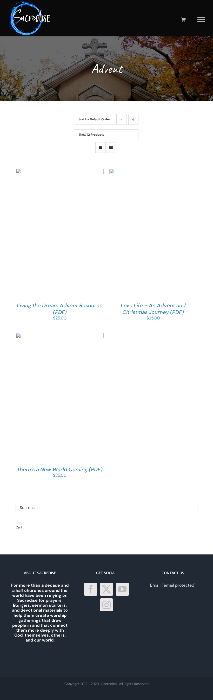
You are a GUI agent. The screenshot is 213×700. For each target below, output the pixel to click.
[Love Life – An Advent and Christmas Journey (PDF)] (153, 171)
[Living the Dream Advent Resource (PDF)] (60, 171)
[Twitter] (106, 589)
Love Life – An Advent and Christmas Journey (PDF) (153, 309)
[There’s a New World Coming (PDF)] (60, 335)
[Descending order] (133, 119)
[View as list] (111, 147)
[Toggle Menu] (201, 19)
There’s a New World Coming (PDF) (60, 469)
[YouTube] (122, 589)
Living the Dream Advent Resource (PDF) (60, 309)
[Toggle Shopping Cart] (183, 19)
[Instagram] (106, 604)
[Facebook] (90, 589)
